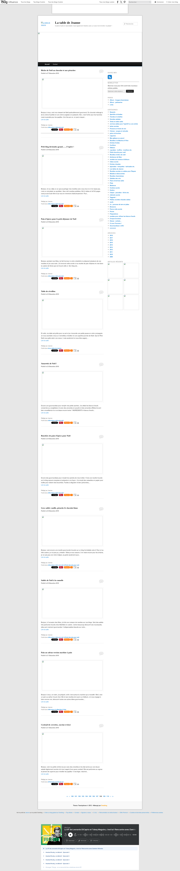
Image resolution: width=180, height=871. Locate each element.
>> (113, 796)
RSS (110, 77)
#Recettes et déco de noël (56, 127)
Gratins (112, 190)
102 (79, 796)
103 (83, 796)
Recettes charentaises (117, 176)
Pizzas (112, 211)
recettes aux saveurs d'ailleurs (119, 159)
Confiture (113, 145)
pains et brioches (115, 133)
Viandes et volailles (116, 117)
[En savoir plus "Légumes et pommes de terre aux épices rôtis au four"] (131, 309)
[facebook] (117, 2)
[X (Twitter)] (121, 2)
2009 (111, 257)
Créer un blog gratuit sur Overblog (54, 812)
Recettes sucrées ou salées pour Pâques (123, 171)
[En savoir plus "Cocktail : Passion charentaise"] (131, 293)
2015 (111, 242)
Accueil (47, 64)
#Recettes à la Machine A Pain (57, 709)
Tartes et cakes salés (116, 121)
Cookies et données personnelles (139, 812)
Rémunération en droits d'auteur (108, 812)
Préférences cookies (157, 812)
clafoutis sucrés (115, 195)
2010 (111, 254)
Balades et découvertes (117, 174)
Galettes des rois (115, 178)
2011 (111, 252)
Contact (55, 64)
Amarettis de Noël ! (49, 363)
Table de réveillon (48, 291)
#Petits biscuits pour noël (71, 565)
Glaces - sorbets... (115, 221)
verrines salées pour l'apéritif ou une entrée (124, 124)
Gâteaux (112, 148)
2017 (111, 238)
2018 (111, 235)
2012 (111, 250)
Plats (111, 183)
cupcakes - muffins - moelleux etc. (121, 150)
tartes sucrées (114, 126)
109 (104, 796)
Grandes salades (115, 119)
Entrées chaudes (115, 164)
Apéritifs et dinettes (116, 114)
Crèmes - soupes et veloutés (119, 131)
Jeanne (27, 812)
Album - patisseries (116, 102)
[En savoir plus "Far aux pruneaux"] (115, 278)
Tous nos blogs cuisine (106, 2)
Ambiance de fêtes (116, 157)
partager (83, 840)
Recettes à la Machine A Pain (119, 140)
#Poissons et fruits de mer (56, 782)
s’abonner (71, 840)
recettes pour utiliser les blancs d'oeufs (122, 216)
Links (111, 105)
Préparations (114, 214)
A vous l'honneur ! (116, 223)
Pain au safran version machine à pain (56, 653)
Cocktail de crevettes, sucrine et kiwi (56, 725)
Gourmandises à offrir (117, 226)
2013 (111, 247)
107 (97, 796)
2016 (111, 240)
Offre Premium (124, 812)
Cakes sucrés (114, 162)
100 (72, 796)
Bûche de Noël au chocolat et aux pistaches (58, 70)
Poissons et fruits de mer (118, 129)
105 (90, 796)
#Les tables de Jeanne (54, 348)
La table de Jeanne (67, 22)
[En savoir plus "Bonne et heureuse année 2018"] (131, 278)
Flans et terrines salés (117, 181)
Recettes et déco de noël (118, 155)
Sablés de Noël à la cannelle (52, 580)
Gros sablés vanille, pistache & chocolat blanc (59, 508)
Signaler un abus (86, 812)
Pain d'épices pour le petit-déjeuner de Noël (58, 219)
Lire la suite (45, 119)
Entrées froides (115, 143)
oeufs (111, 202)
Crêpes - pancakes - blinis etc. (119, 192)
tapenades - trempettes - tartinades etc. (122, 166)
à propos (95, 840)
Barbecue (113, 185)
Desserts (112, 112)
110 (107, 796)
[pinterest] (124, 2)
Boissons (113, 207)
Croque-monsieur (115, 218)
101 (76, 796)
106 (93, 796)
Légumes (113, 136)
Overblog (104, 805)
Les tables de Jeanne (116, 169)
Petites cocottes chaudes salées (120, 200)
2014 (111, 245)
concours (113, 228)
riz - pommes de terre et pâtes (119, 204)
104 (86, 796)
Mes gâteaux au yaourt (117, 138)
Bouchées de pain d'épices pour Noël (55, 436)
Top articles (69, 812)
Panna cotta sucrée (116, 209)
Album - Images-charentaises (119, 100)
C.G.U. (95, 812)
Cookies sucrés (115, 188)
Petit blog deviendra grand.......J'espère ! (57, 147)
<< (67, 796)
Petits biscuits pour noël (118, 152)
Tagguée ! (113, 197)
